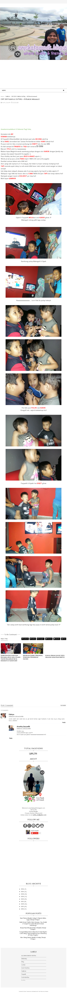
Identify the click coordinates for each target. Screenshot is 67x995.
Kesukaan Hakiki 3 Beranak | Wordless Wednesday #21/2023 (33, 657)
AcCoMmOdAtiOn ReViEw (28, 956)
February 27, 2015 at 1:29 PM (24, 728)
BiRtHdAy (24, 959)
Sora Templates (27, 991)
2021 (22, 901)
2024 (22, 894)
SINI (48, 144)
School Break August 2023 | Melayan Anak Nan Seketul (55, 656)
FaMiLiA (23, 971)
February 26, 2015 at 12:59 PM (16, 716)
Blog (22, 962)
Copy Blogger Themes (43, 991)
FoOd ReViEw (25, 977)
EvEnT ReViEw (25, 968)
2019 (22, 906)
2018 (22, 909)
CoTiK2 (23, 965)
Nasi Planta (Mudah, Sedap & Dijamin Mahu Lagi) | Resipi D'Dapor (33, 919)
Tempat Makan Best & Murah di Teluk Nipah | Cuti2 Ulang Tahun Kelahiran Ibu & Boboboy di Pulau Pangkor (33, 933)
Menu (4, 90)
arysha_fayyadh (23, 727)
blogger (63, 705)
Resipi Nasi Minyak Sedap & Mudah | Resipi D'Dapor (33, 928)
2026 (22, 889)
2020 (22, 904)
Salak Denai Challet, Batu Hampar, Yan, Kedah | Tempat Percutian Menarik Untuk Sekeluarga (33, 923)
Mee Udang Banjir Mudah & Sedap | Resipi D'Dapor (33, 938)
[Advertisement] (33, 72)
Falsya (11, 714)
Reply (64, 722)
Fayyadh (23, 974)
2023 (22, 896)
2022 (22, 899)
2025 (22, 892)
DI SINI (39, 146)
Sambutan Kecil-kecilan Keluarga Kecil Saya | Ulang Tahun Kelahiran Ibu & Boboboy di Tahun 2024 (11, 658)
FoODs (23, 980)
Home (2, 96)
